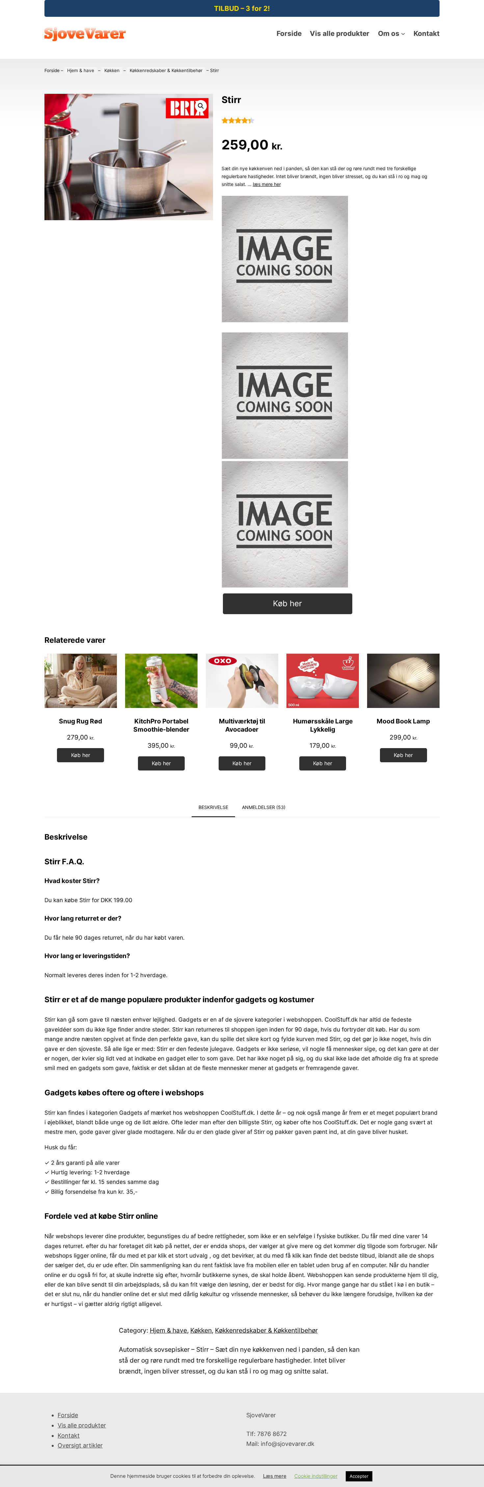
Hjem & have (80, 70)
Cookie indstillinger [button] (315, 1476)
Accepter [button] (359, 1476)
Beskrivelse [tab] (213, 807)
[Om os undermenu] (403, 34)
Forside (52, 70)
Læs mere (274, 1476)
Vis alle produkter (82, 1425)
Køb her (287, 603)
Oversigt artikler (80, 1445)
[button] (201, 106)
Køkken (112, 70)
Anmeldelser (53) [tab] (263, 807)
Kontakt (69, 1435)
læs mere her (267, 184)
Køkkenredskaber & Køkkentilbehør (166, 70)
